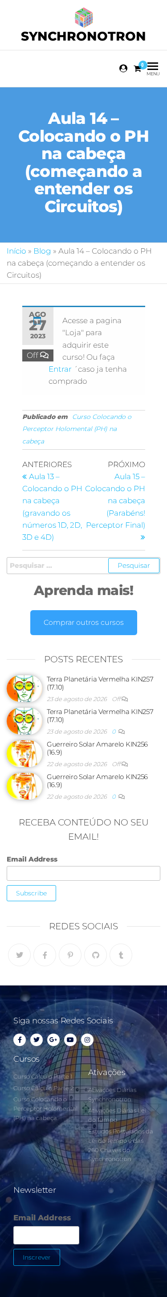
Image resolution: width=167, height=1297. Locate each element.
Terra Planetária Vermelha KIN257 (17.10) (100, 683)
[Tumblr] (121, 955)
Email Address (32, 859)
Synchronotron (83, 36)
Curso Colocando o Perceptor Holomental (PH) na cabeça (76, 429)
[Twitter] (19, 955)
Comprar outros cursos (84, 622)
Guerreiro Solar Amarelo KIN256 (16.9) (97, 748)
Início (16, 250)
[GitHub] (95, 955)
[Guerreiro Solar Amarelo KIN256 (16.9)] (24, 753)
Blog (42, 250)
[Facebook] (44, 955)
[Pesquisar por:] (83, 565)
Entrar (61, 369)
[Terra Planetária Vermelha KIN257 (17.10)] (24, 688)
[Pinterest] (70, 955)
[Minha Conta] (123, 69)
